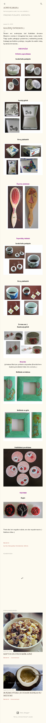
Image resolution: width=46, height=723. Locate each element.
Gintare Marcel (22, 717)
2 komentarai (15, 657)
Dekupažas (11, 546)
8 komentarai (15, 699)
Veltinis (26, 546)
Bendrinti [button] (6, 543)
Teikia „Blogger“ (25, 713)
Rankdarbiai (19, 546)
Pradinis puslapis (11, 15)
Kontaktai (25, 15)
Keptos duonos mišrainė (17, 654)
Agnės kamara (11, 7)
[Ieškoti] (41, 3)
